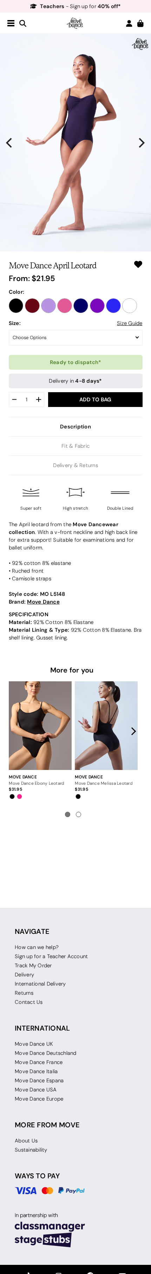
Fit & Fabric (75, 446)
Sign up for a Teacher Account (51, 956)
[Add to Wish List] (138, 264)
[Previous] (9, 142)
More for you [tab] (72, 670)
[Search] (22, 24)
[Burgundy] (32, 305)
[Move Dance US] (75, 23)
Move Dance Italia (36, 1071)
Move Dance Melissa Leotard (103, 783)
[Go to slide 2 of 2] (78, 814)
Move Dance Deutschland (46, 1053)
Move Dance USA (36, 1090)
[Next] (141, 142)
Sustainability (31, 1150)
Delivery (24, 975)
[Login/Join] (129, 23)
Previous (14, 731)
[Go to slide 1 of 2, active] (67, 814)
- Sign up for (80, 6)
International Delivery (40, 984)
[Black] (16, 305)
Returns (24, 993)
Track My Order (33, 965)
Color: (17, 291)
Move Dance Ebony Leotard (36, 783)
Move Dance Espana (39, 1080)
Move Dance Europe (39, 1099)
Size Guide (130, 323)
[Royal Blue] (113, 305)
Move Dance (43, 601)
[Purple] (97, 305)
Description (75, 426)
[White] (129, 305)
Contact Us (29, 1002)
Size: (15, 323)
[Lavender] (48, 305)
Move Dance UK (34, 1044)
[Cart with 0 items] (140, 24)
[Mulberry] (64, 305)
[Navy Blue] (80, 305)
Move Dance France (39, 1062)
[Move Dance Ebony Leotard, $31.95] (40, 725)
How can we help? (37, 947)
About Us (26, 1141)
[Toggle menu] (11, 23)
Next (132, 731)
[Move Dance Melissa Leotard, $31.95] (106, 725)
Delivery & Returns (75, 465)
